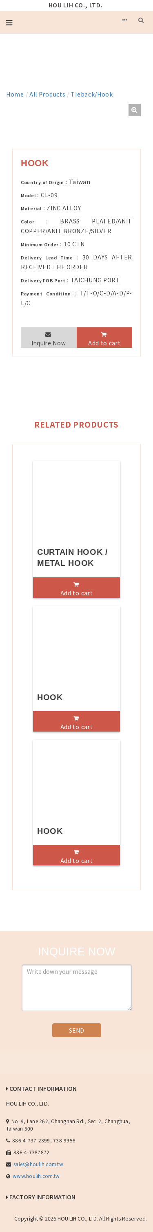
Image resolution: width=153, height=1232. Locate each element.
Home (15, 94)
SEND (76, 1030)
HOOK (50, 697)
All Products (47, 94)
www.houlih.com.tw (36, 1175)
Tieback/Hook (92, 94)
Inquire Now (48, 343)
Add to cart (104, 343)
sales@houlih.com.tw (38, 1163)
